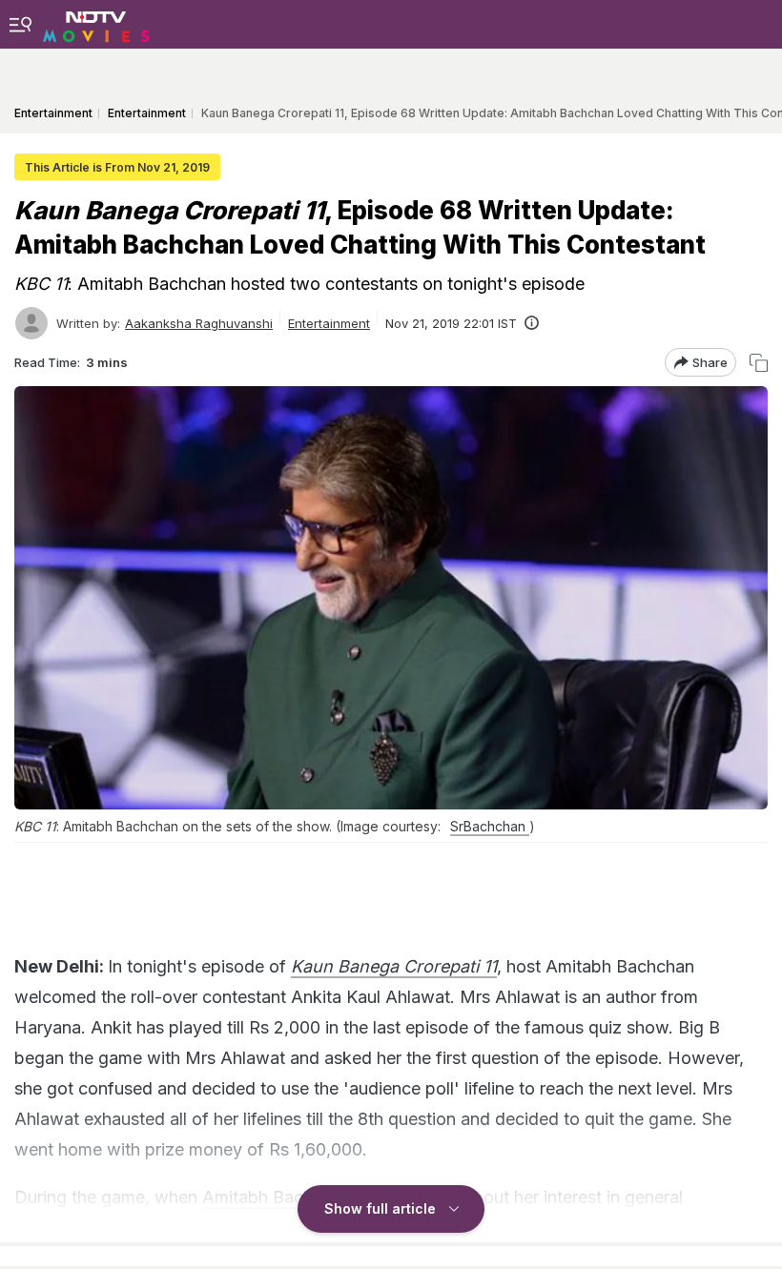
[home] (96, 24)
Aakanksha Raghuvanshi (199, 323)
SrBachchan (489, 826)
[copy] (759, 363)
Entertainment (329, 323)
